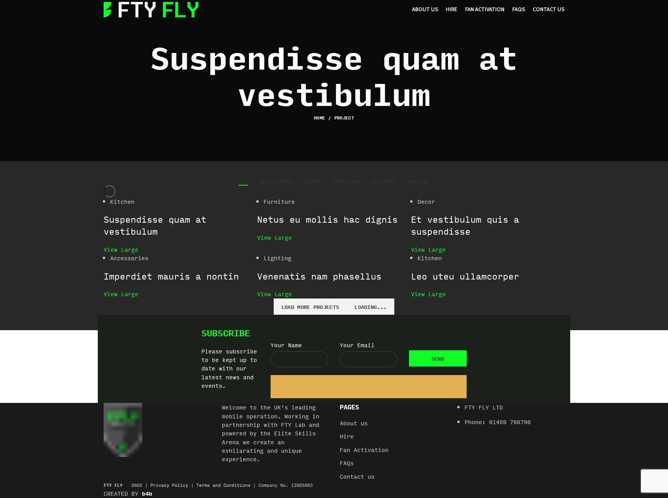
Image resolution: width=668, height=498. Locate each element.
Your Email (357, 345)
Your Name (286, 345)
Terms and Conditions (223, 485)
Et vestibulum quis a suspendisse (465, 225)
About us (354, 423)
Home (319, 118)
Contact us (357, 477)
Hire (347, 436)
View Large (121, 249)
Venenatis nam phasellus (319, 276)
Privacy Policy (169, 485)
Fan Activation (364, 450)
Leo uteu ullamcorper (465, 276)
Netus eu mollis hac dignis (327, 219)
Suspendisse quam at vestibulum (155, 225)
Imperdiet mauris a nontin (171, 276)
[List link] (511, 418)
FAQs (347, 463)
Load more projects (310, 306)
